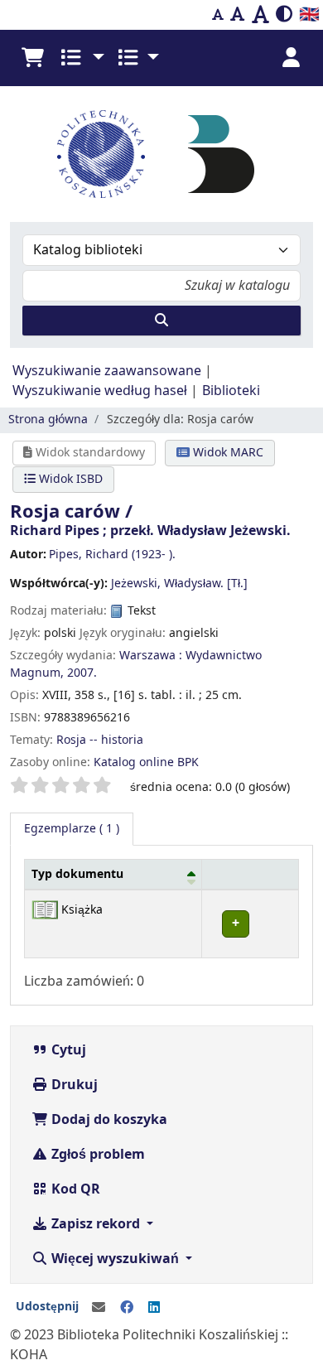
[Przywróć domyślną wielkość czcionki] (237, 14)
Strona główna (48, 419)
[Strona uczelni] (101, 154)
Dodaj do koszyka (107, 1120)
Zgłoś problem (96, 1155)
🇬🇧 (309, 14)
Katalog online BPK (146, 762)
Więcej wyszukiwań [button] (115, 1259)
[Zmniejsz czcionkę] (218, 15)
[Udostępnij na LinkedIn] (154, 1307)
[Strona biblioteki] (221, 153)
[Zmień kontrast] (284, 14)
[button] (32, 58)
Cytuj (67, 1050)
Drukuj (73, 1085)
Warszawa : (150, 655)
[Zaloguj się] (291, 58)
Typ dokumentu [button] (77, 874)
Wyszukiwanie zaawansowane (106, 371)
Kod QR (74, 1189)
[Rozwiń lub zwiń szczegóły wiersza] (249, 923)
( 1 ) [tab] (71, 828)
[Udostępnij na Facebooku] (127, 1307)
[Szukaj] (161, 320)
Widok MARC (226, 452)
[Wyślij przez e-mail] (98, 1307)
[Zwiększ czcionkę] (260, 15)
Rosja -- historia (99, 740)
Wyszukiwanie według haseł (99, 391)
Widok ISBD (69, 479)
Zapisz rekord (95, 1224)
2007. (82, 673)
